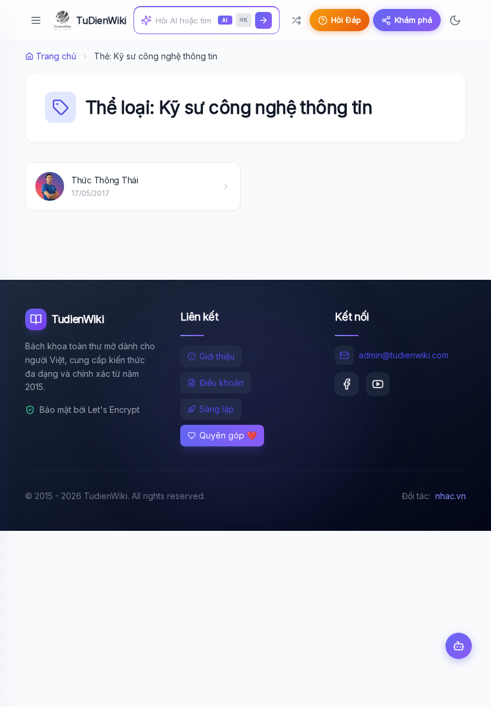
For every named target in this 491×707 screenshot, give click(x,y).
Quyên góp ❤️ (228, 435)
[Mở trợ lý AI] (458, 646)
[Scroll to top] (458, 686)
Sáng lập (216, 409)
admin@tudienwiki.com (403, 355)
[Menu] (36, 20)
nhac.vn (450, 496)
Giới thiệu (217, 356)
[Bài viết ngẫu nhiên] (296, 20)
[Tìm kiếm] (263, 20)
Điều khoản (221, 382)
